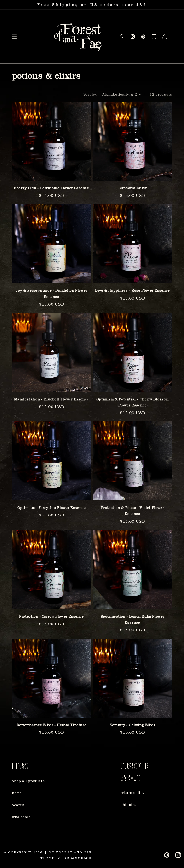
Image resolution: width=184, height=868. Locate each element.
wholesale (21, 816)
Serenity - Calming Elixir (132, 724)
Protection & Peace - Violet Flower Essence (132, 510)
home (17, 792)
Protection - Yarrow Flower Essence (51, 616)
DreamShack (77, 858)
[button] (14, 36)
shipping (129, 804)
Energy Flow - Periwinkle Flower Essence (51, 188)
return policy (132, 792)
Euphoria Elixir (132, 188)
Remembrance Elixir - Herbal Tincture (51, 724)
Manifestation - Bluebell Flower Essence (51, 399)
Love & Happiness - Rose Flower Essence (132, 290)
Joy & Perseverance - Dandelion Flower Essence (51, 293)
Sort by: (90, 94)
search (18, 804)
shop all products (28, 780)
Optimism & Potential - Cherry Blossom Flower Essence (132, 402)
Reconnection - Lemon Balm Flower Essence (132, 619)
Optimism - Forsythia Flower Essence (51, 507)
